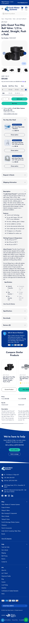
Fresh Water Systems (9, 610)
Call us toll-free (14, 450)
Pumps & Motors (5, 507)
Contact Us (4, 562)
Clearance (4, 525)
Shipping (3, 553)
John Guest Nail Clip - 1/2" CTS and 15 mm (18, 143)
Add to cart (19, 99)
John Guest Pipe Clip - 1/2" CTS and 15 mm (18, 159)
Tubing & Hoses (5, 519)
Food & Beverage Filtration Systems (10, 522)
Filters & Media (5, 516)
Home (2, 19)
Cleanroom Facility (6, 576)
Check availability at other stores (10, 114)
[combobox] (14, 13)
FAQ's (3, 594)
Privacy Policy (15, 620)
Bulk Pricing (4, 556)
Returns (3, 559)
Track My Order (5, 547)
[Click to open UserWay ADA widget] (2, 620)
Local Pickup (4, 585)
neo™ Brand (4, 573)
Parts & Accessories (6, 528)
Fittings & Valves (8, 19)
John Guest (4, 22)
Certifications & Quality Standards (9, 591)
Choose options (14, 134)
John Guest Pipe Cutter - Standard (18, 127)
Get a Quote (4, 550)
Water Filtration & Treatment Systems (10, 504)
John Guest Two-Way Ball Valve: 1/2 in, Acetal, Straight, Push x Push (9, 379)
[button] (22, 8)
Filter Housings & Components (9, 513)
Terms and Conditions (6, 620)
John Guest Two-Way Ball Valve (23, 19)
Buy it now (14, 103)
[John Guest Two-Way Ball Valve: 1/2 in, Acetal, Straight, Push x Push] (9, 367)
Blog (2, 579)
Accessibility (21, 620)
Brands (3, 534)
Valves (14, 19)
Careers (3, 582)
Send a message (15, 454)
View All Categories (6, 538)
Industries (3, 588)
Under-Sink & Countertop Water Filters (11, 531)
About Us (3, 570)
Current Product (9, 389)
